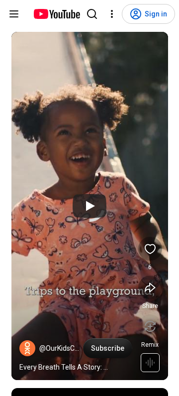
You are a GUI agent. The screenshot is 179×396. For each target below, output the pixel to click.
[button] (27, 348)
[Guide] (14, 14)
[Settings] (112, 14)
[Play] (89, 206)
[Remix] (150, 326)
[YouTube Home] (56, 14)
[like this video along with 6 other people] (150, 249)
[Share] (150, 287)
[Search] (92, 14)
